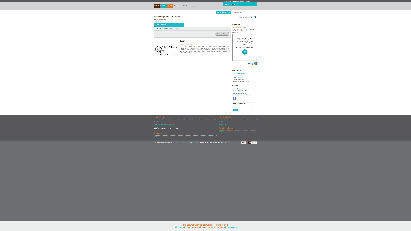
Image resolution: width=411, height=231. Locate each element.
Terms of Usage (177, 142)
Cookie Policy (195, 142)
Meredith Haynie (242, 89)
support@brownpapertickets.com (164, 124)
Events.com (230, 227)
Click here (179, 227)
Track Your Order (224, 122)
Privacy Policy (185, 142)
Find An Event (221, 12)
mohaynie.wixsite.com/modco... (242, 95)
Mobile (244, 142)
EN (250, 142)
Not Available (222, 34)
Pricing (221, 131)
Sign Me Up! (228, 4)
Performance (241, 73)
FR (255, 142)
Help (229, 12)
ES (253, 142)
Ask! (234, 110)
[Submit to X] (251, 17)
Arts (234, 73)
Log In (235, 4)
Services (221, 134)
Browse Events (223, 124)
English (234, 1)
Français (247, 1)
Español (239, 1)
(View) (245, 27)
